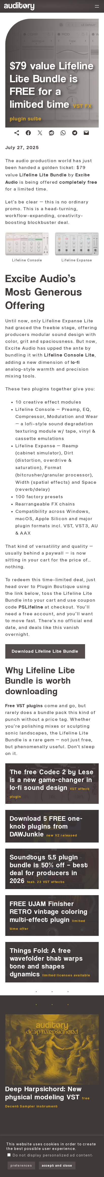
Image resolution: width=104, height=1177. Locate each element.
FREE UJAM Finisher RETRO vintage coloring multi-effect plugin (49, 915)
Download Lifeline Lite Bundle (45, 651)
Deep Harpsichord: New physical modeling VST (47, 1096)
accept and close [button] (57, 1165)
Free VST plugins (24, 705)
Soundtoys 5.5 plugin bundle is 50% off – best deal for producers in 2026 (49, 869)
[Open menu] (97, 6)
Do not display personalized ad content (52, 1155)
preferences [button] (21, 1165)
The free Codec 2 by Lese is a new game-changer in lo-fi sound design (52, 783)
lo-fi (75, 362)
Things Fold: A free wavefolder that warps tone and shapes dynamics (50, 962)
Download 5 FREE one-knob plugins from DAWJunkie (46, 826)
